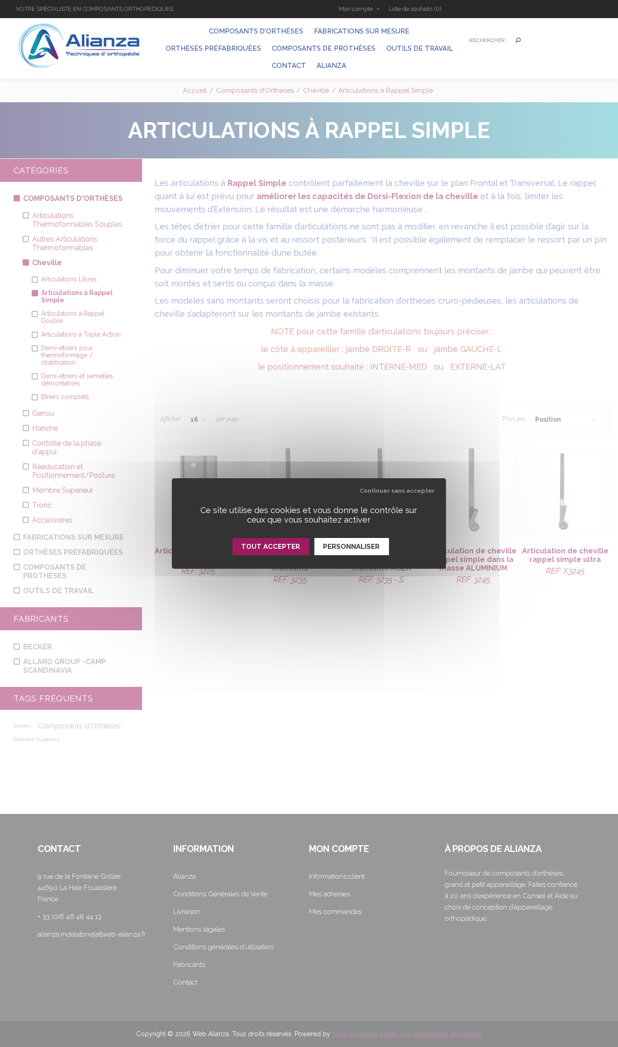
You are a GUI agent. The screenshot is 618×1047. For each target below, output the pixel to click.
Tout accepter (270, 547)
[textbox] (487, 40)
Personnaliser (351, 547)
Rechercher (518, 40)
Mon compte (356, 8)
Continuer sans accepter (397, 490)
